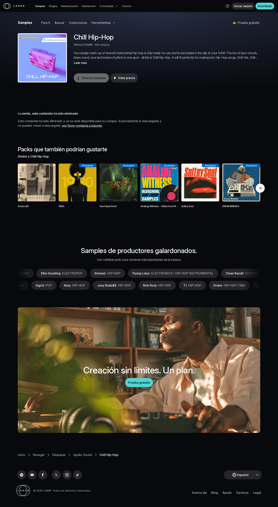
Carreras (242, 493)
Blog (214, 493)
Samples (40, 6)
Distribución (89, 6)
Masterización (69, 6)
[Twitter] (56, 474)
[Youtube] (32, 474)
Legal (257, 493)
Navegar (38, 455)
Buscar (59, 23)
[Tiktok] (77, 474)
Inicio (21, 455)
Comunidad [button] (106, 6)
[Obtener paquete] (47, 182)
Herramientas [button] (101, 23)
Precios (126, 6)
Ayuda (226, 493)
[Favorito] (25, 182)
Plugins (53, 6)
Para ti (45, 23)
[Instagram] (66, 474)
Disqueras (59, 455)
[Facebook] (42, 474)
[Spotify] (21, 474)
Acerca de (199, 493)
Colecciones (78, 23)
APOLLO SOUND (83, 44)
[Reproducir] (42, 58)
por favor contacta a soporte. (82, 125)
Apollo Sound (82, 455)
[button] (227, 6)
